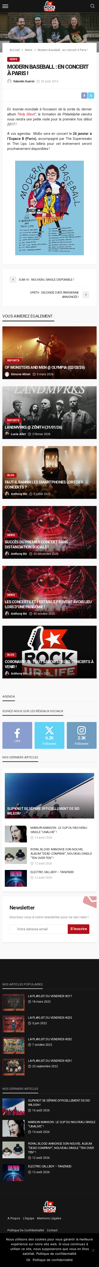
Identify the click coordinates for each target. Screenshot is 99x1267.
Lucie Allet (18, 434)
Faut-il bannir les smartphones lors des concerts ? (44, 484)
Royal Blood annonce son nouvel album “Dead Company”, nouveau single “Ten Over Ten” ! (61, 853)
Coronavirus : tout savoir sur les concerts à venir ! (49, 664)
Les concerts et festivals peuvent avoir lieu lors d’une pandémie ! (48, 604)
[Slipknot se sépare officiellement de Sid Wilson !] (49, 795)
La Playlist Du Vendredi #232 (50, 1039)
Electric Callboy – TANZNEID (52, 872)
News (13, 59)
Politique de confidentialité (25, 1230)
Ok (28, 1260)
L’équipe (28, 1218)
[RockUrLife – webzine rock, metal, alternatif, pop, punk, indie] (49, 1206)
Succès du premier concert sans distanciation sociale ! (36, 544)
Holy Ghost (27, 114)
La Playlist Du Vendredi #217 (50, 996)
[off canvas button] (5, 6)
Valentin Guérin (23, 81)
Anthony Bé (19, 494)
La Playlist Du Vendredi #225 (50, 1017)
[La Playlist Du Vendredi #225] (13, 1024)
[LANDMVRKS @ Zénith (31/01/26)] (49, 412)
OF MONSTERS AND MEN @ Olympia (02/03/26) (45, 367)
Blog (10, 475)
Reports (13, 360)
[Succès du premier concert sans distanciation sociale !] (49, 532)
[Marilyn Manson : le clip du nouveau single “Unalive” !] (16, 834)
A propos (13, 1218)
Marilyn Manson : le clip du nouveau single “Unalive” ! (59, 830)
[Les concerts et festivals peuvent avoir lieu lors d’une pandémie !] (49, 592)
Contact (52, 1230)
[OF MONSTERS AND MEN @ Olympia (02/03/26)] (49, 352)
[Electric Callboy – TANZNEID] (16, 878)
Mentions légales (49, 1218)
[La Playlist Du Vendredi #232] (13, 1045)
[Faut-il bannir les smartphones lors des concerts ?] (49, 472)
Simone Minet (20, 374)
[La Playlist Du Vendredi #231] (13, 1067)
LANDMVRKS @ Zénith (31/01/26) (34, 427)
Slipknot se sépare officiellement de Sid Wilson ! (43, 811)
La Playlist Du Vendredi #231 (50, 1060)
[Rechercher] (92, 6)
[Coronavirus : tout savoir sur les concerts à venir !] (49, 652)
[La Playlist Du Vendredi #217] (13, 1002)
